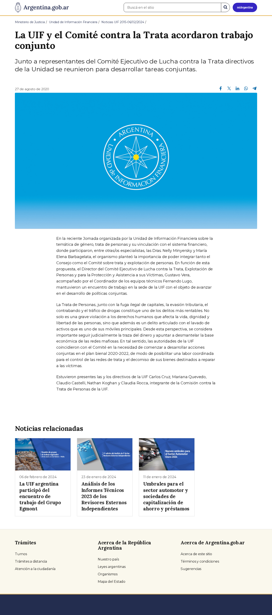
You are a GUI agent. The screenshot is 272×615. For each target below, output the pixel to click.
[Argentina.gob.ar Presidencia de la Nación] (42, 7)
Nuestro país (108, 559)
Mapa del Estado (111, 582)
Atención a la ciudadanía (35, 569)
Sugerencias (191, 569)
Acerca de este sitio (196, 554)
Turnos (21, 554)
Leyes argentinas (112, 567)
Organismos (108, 574)
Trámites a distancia (31, 561)
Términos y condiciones (200, 561)
